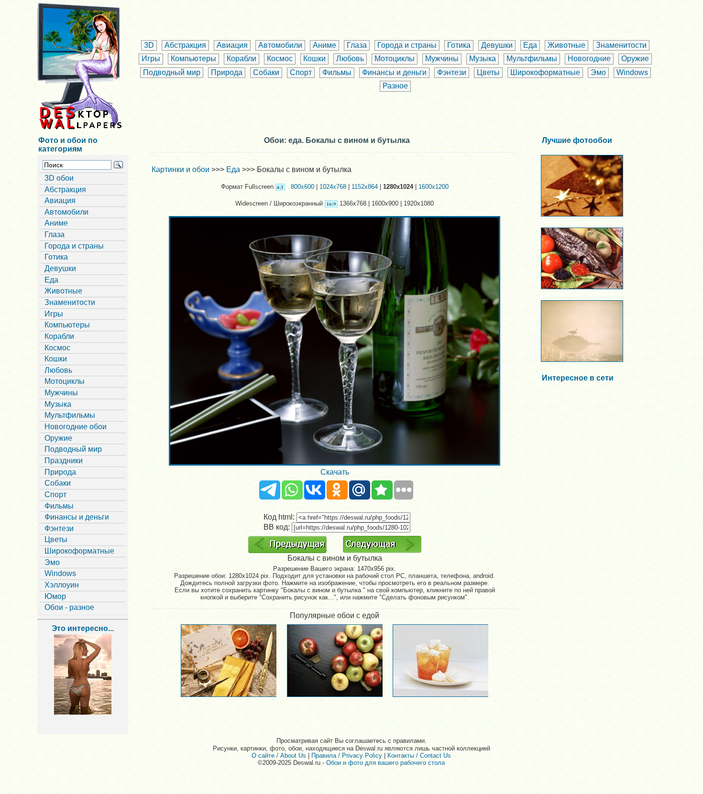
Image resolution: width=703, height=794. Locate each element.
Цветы (488, 72)
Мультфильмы (531, 58)
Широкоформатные (545, 72)
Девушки (497, 45)
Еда (530, 45)
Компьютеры (193, 58)
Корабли (241, 58)
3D (149, 45)
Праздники (63, 461)
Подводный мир (171, 72)
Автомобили (280, 45)
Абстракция (185, 45)
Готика (459, 45)
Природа (226, 72)
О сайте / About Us (279, 755)
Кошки (314, 58)
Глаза (357, 45)
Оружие (635, 58)
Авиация (232, 45)
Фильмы (337, 72)
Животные (566, 45)
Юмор (55, 596)
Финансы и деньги (394, 72)
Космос (280, 58)
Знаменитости (621, 45)
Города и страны (407, 45)
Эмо (598, 72)
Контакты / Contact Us (419, 755)
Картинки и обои (180, 169)
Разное (395, 86)
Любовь (350, 58)
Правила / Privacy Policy (346, 755)
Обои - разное (69, 607)
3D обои (59, 178)
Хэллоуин (61, 585)
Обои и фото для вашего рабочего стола (385, 762)
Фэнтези (451, 72)
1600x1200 (433, 186)
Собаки (266, 72)
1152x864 (365, 186)
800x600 (302, 186)
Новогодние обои (75, 427)
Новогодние (589, 58)
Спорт (301, 72)
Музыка (482, 58)
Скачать (334, 472)
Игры (151, 58)
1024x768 (332, 186)
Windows (632, 72)
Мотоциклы (394, 58)
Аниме (324, 45)
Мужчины (442, 58)
